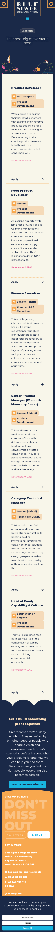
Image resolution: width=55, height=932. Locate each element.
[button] (27, 18)
